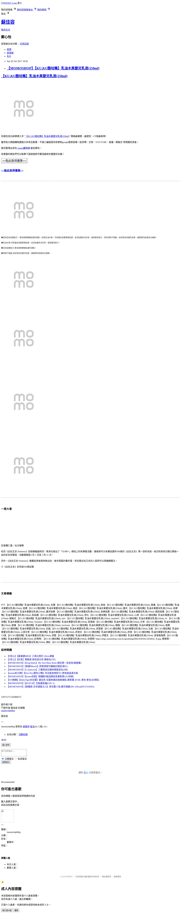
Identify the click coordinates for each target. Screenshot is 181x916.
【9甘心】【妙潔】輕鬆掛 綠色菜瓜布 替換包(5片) (31, 659)
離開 (16, 910)
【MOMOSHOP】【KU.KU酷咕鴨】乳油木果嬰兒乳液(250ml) (53, 68)
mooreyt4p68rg (8, 710)
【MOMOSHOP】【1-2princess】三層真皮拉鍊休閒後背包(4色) (37, 669)
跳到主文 (5, 30)
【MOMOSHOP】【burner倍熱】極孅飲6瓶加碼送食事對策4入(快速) (40, 676)
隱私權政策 (106, 877)
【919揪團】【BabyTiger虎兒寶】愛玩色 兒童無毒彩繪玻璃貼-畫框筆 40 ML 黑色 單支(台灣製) (53, 680)
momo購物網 (24, 148)
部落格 (10, 53)
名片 (9, 56)
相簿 (9, 49)
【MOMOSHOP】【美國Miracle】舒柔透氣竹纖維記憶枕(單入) (37, 666)
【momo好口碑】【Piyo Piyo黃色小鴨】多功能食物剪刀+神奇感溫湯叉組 (42, 673)
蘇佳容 (8, 21)
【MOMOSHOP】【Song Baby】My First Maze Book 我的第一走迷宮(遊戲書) (44, 663)
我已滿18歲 (7, 910)
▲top (3, 739)
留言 (32, 726)
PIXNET (69, 877)
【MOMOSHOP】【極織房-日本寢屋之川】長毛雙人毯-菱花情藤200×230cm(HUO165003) (50, 686)
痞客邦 (26, 726)
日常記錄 (24, 44)
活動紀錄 (23, 734)
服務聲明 (117, 877)
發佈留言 (6, 762)
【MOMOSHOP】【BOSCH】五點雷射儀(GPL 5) (30, 683)
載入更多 (6, 745)
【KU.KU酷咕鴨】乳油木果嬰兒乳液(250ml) (34, 76)
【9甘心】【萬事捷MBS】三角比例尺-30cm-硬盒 (30, 656)
